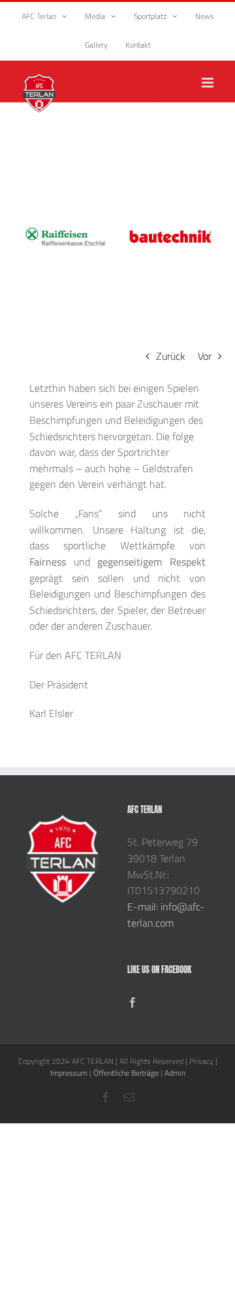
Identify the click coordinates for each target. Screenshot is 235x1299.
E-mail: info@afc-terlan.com (165, 915)
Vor (205, 356)
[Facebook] (132, 1002)
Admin (174, 1072)
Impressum (68, 1072)
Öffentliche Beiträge (126, 1072)
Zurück (170, 356)
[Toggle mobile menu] (208, 82)
